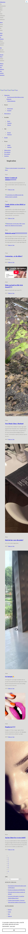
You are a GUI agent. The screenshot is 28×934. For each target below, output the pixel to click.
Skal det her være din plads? (14, 540)
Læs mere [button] (12, 926)
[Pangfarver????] (15, 719)
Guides (9, 911)
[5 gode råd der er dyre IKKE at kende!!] (16, 196)
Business (10, 909)
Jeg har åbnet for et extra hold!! (15, 837)
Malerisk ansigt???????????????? (16, 233)
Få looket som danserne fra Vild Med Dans (16, 889)
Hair (9, 914)
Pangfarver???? (10, 727)
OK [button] (14, 930)
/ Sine (13, 189)
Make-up (10, 189)
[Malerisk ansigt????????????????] (16, 225)
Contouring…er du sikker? (13, 256)
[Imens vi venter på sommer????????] (16, 170)
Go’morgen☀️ (9, 676)
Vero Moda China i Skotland (14, 423)
